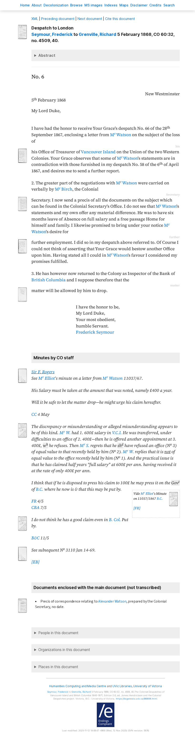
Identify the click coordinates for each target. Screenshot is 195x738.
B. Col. (115, 519)
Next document (90, 19)
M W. (65, 433)
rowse (76, 5)
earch (169, 5)
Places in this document (58, 667)
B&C (35, 538)
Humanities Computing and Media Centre (77, 686)
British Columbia (48, 280)
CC (34, 414)
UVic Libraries (122, 686)
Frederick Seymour (95, 332)
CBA (35, 507)
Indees (110, 5)
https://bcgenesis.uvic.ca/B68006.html (136, 698)
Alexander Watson (112, 601)
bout (37, 5)
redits (155, 5)
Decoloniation (56, 5)
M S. (84, 445)
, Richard (97, 34)
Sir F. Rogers (42, 372)
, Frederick (52, 34)
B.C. (160, 498)
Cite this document (120, 19)
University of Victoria (147, 686)
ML (34, 19)
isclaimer (138, 5)
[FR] (136, 508)
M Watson (120, 135)
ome (25, 5)
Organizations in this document (64, 649)
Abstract (46, 55)
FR (33, 501)
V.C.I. (117, 433)
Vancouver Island (98, 152)
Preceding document (57, 19)
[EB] (35, 562)
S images (93, 5)
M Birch (63, 189)
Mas (123, 5)
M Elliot (46, 378)
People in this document (58, 633)
